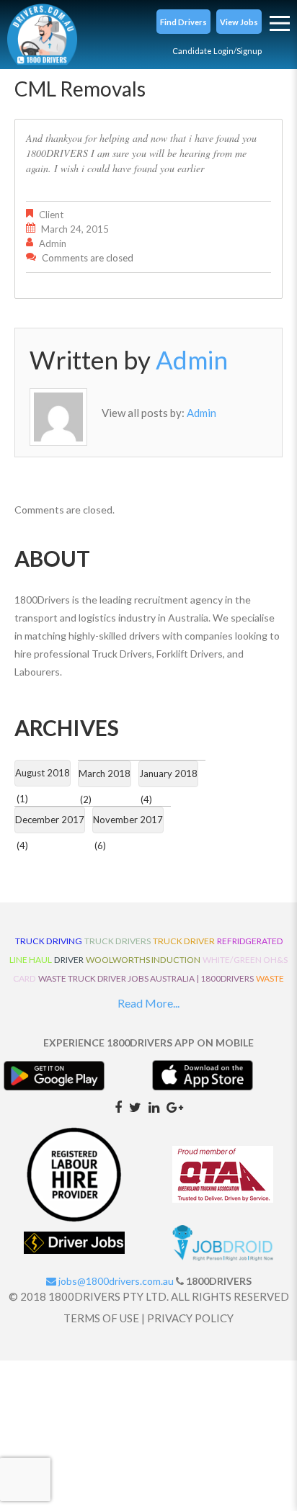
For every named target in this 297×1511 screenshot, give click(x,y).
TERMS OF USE (101, 1318)
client (51, 214)
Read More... (148, 1003)
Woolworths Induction (143, 959)
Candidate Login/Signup (217, 50)
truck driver (184, 941)
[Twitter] (135, 1106)
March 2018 (104, 773)
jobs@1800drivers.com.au (115, 1281)
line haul (30, 959)
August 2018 (42, 773)
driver (69, 959)
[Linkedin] (153, 1106)
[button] (183, 21)
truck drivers (117, 941)
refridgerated (250, 941)
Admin (52, 243)
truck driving (48, 941)
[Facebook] (118, 1106)
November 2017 (128, 819)
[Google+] (175, 1106)
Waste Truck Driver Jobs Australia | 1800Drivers (146, 978)
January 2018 (168, 773)
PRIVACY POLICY (190, 1318)
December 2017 (49, 819)
